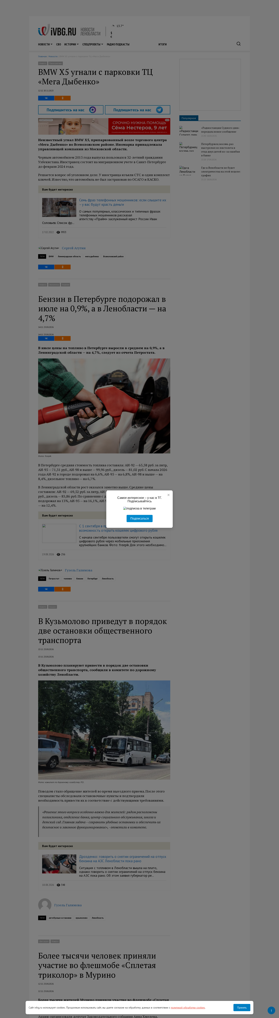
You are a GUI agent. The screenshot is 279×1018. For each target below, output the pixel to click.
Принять (242, 1007)
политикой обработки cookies (188, 1007)
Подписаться (139, 518)
